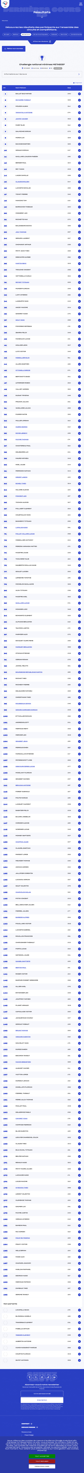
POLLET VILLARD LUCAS (25, 534)
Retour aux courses (15, 48)
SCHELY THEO (21, 483)
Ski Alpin (7, 34)
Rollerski (54, 34)
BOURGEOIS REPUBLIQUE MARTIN (29, 672)
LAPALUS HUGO (22, 527)
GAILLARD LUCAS (22, 603)
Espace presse (28, 1427)
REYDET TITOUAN (22, 282)
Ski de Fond (26, 34)
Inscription (42, 1400)
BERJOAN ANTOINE (23, 785)
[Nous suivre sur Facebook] (29, 1377)
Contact (26, 1424)
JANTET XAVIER (22, 119)
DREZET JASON (21, 477)
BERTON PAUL (21, 967)
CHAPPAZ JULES (22, 842)
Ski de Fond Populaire (40, 34)
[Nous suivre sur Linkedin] (54, 1377)
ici (59, 1409)
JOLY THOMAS (21, 232)
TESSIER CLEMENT (23, 1335)
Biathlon (16, 34)
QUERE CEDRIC (21, 427)
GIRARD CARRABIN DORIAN (26, 710)
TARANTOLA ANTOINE (24, 112)
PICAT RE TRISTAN (23, 1238)
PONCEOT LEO (21, 496)
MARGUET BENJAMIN (24, 647)
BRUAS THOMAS (22, 1030)
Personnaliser (42, 1466)
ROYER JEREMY (21, 433)
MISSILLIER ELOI (22, 357)
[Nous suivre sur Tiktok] (48, 1377)
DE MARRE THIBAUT (23, 100)
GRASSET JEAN (21, 741)
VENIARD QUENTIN (23, 1037)
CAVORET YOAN (21, 1118)
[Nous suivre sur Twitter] (35, 1377)
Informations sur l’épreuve (15, 74)
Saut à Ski (64, 34)
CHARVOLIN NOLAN (23, 892)
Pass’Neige (29, 1435)
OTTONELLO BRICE (23, 370)
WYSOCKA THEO (22, 1187)
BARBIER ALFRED (22, 917)
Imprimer (78, 82)
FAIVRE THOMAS (22, 439)
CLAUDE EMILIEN (22, 181)
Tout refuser (42, 1461)
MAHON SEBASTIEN (23, 1062)
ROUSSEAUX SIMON (23, 703)
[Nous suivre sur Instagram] (42, 1377)
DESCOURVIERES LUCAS (25, 766)
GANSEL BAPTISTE (23, 961)
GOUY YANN (20, 320)
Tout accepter (42, 1456)
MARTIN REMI (21, 263)
